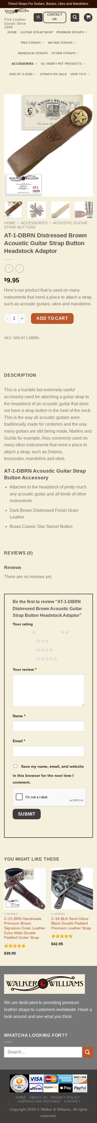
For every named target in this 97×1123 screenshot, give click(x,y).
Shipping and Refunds (39, 1101)
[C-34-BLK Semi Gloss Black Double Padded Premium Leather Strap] (72, 889)
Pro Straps (31, 42)
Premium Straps (70, 32)
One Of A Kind (21, 74)
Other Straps (63, 53)
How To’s (78, 74)
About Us (38, 1097)
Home (12, 32)
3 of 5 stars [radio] (25, 641)
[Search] (75, 17)
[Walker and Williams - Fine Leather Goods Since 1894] (16, 11)
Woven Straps (60, 42)
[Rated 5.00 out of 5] (15, 945)
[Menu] (38, 17)
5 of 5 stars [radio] (25, 659)
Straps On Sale (53, 74)
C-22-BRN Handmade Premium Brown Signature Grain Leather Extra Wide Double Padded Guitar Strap (24, 928)
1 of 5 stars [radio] (21, 632)
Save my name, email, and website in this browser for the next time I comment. (48, 774)
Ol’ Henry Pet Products (61, 63)
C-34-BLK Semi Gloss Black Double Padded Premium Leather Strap (71, 923)
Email (19, 741)
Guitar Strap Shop (36, 32)
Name (19, 716)
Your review (24, 669)
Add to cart (52, 318)
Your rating (23, 624)
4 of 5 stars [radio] (25, 650)
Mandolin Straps (33, 53)
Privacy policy (65, 1097)
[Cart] (88, 17)
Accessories (22, 63)
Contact (72, 1101)
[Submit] (87, 1052)
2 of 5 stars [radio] (50, 632)
